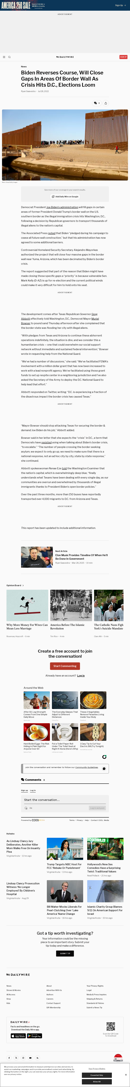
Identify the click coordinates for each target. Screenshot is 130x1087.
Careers (49, 999)
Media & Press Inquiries (97, 994)
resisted (46, 442)
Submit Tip (65, 953)
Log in (81, 675)
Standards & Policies (95, 1003)
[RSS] (37, 1057)
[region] (65, 1075)
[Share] (106, 103)
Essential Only (97, 1075)
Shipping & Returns (95, 999)
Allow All (97, 1082)
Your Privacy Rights (95, 986)
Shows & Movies (13, 990)
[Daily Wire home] (65, 57)
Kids (8, 1003)
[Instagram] (23, 1057)
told (64, 468)
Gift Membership (53, 1007)
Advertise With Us (54, 990)
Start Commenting (65, 666)
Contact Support (53, 1003)
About (49, 986)
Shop (8, 999)
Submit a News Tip (94, 1007)
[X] (16, 1057)
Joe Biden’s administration (62, 207)
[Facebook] (9, 1057)
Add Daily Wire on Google (66, 197)
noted (51, 233)
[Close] (126, 1075)
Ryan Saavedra (28, 91)
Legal (89, 990)
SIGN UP (123, 57)
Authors (49, 994)
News (8, 986)
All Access (10, 994)
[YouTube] (30, 1057)
